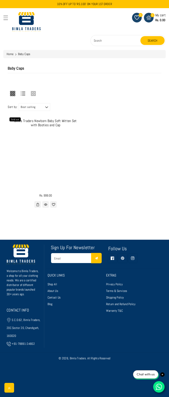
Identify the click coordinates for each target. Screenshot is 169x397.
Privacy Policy (114, 284)
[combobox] (116, 40)
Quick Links (56, 275)
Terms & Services (116, 291)
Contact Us (54, 297)
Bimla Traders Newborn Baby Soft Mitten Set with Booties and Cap (45, 123)
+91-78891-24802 (23, 344)
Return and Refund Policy (121, 304)
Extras (111, 275)
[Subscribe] (96, 258)
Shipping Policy (115, 297)
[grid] (12, 93)
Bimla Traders (78, 358)
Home (10, 54)
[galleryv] (33, 93)
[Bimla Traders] (21, 256)
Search (153, 41)
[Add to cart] (37, 204)
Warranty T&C (114, 311)
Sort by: (13, 107)
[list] (23, 93)
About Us (53, 291)
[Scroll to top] (9, 388)
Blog (50, 304)
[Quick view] (45, 204)
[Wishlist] (53, 204)
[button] (7, 19)
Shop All (52, 284)
